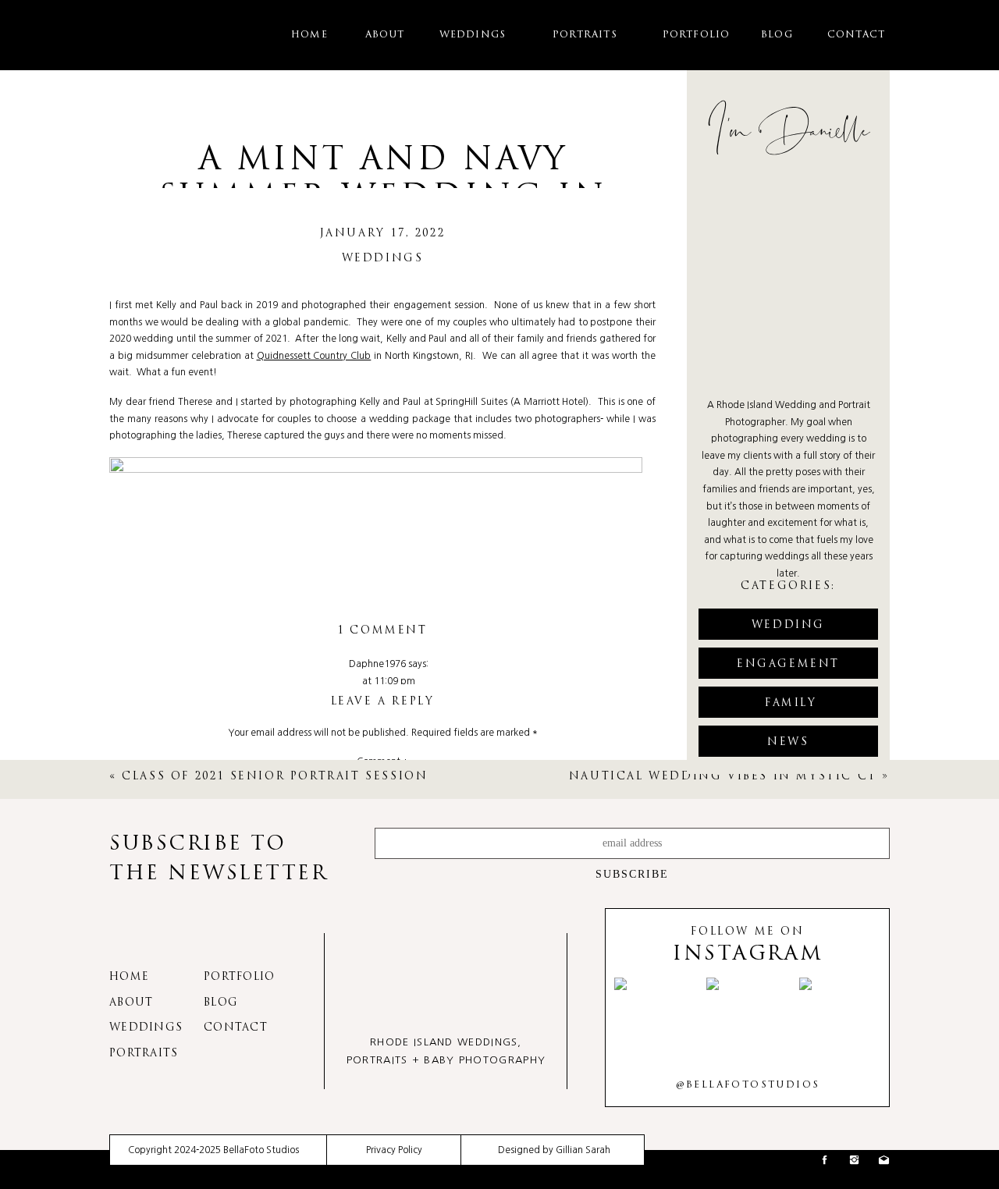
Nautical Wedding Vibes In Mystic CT (723, 777)
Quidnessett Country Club (314, 355)
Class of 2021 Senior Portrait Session (275, 777)
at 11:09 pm (388, 681)
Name (382, 930)
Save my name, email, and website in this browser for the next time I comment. (382, 1083)
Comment (382, 761)
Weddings (383, 259)
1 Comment (382, 631)
